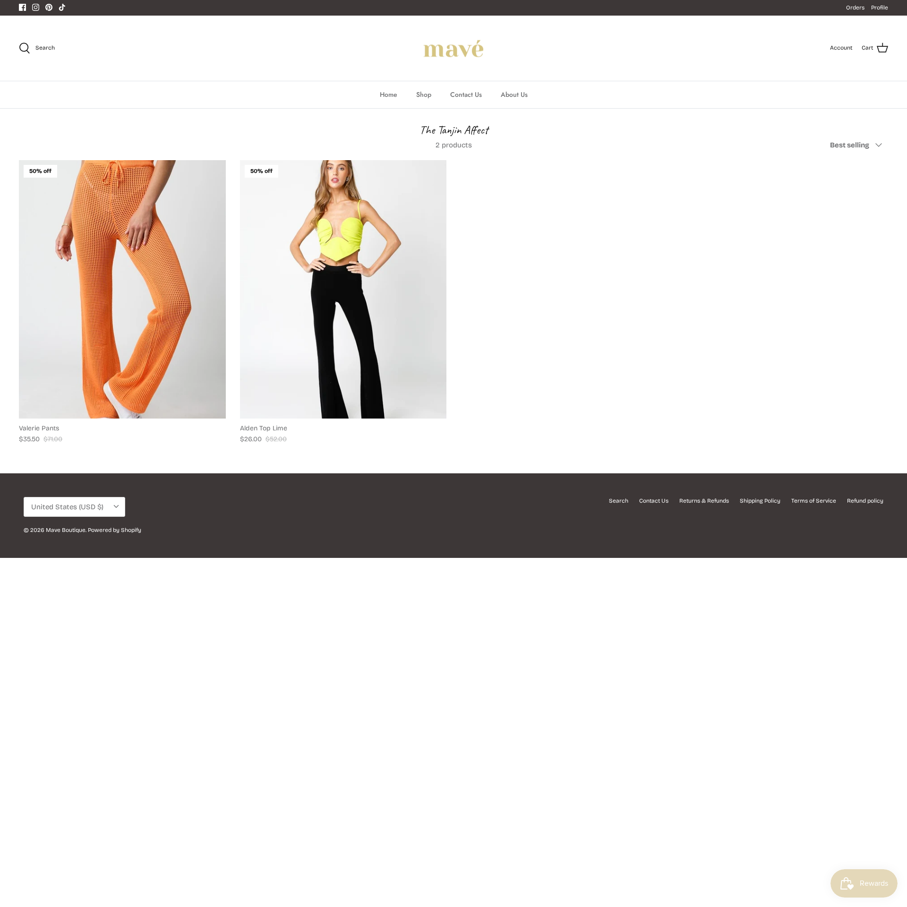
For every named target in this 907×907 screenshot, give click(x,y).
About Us (514, 94)
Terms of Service (813, 500)
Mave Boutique (66, 530)
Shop (423, 94)
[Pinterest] (48, 7)
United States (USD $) (67, 507)
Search (618, 500)
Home (388, 94)
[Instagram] (35, 7)
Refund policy (865, 500)
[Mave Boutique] (453, 48)
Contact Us (466, 94)
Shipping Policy (760, 500)
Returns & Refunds (704, 500)
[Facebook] (22, 7)
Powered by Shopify (114, 530)
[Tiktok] (62, 7)
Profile (879, 7)
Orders (855, 7)
